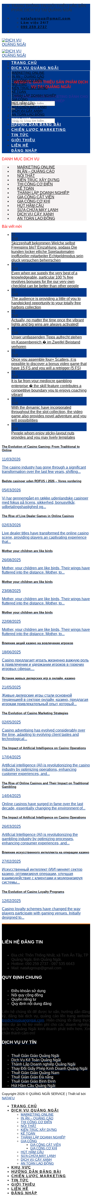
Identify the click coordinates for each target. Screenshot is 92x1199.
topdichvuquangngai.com (23, 1020)
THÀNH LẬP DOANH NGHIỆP (34, 95)
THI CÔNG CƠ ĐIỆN (27, 80)
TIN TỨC (20, 135)
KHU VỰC (21, 119)
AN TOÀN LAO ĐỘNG (28, 114)
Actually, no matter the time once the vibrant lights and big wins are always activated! (47, 322)
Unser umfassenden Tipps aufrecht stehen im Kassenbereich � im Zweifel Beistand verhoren (46, 342)
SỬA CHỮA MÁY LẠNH (29, 107)
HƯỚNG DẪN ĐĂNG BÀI (36, 124)
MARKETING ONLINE (28, 73)
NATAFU (8, 1098)
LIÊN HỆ (20, 145)
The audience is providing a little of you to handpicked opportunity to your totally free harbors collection (46, 303)
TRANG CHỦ (24, 63)
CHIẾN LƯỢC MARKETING (38, 130)
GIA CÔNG (20, 99)
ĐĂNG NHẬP (24, 150)
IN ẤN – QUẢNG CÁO (28, 76)
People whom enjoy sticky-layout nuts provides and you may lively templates (43, 435)
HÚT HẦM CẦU (23, 103)
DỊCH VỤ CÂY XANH (27, 111)
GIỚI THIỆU (23, 140)
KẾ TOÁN (19, 92)
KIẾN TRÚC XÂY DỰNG (30, 88)
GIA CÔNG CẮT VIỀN (35, 197)
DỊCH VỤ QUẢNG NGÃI (35, 68)
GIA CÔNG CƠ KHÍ (33, 201)
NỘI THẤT (19, 84)
